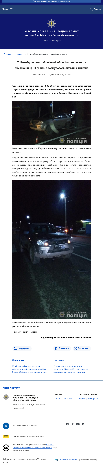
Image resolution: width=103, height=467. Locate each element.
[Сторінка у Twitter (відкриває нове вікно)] (72, 424)
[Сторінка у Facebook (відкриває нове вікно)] (67, 424)
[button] (14, 388)
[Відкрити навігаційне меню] (11, 9)
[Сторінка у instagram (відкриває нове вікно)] (83, 424)
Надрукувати (23, 348)
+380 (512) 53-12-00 (63, 399)
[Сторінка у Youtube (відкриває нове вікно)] (78, 424)
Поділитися (64, 348)
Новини (19, 54)
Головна (7, 54)
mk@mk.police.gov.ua (88, 399)
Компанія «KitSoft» (68, 460)
